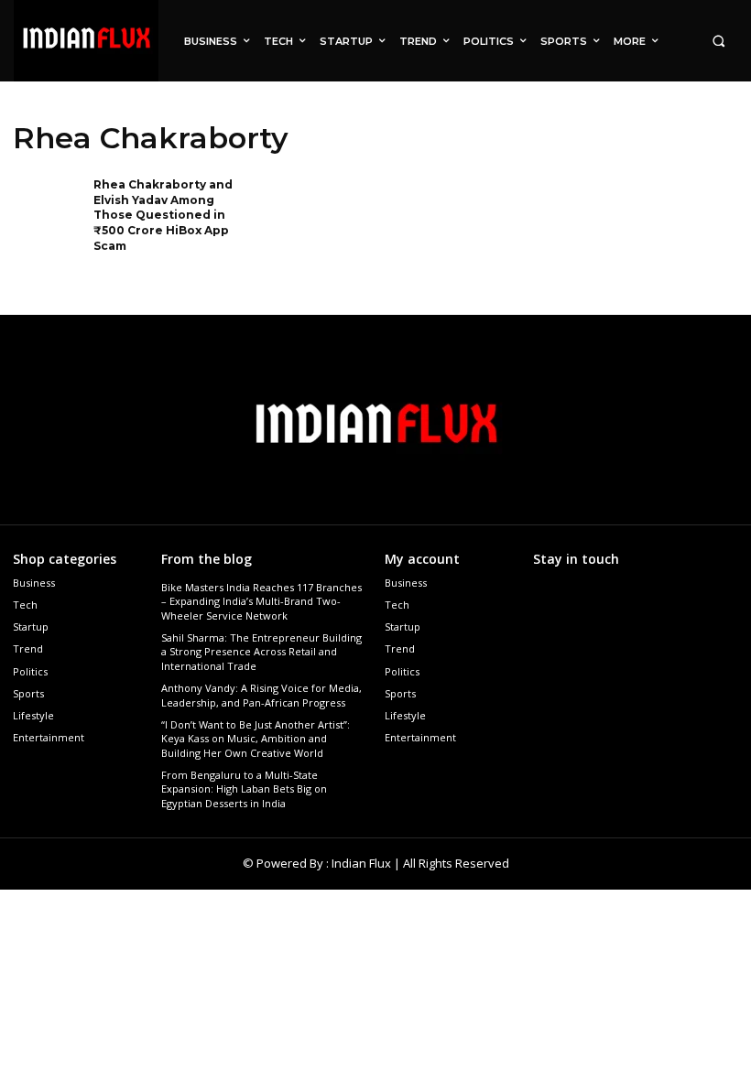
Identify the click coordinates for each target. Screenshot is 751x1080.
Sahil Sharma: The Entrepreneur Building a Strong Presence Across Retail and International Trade (261, 652)
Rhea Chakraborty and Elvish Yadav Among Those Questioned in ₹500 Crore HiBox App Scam (163, 215)
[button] (718, 40)
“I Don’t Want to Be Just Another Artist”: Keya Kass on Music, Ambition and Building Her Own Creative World (255, 739)
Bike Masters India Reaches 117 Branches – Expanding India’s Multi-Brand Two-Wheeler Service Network (261, 601)
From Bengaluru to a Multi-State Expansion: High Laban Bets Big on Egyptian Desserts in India (244, 789)
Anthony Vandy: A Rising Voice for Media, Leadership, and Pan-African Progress (261, 694)
